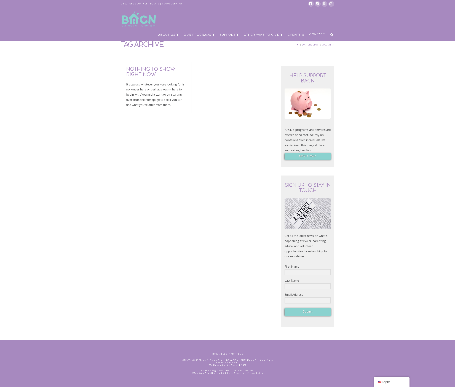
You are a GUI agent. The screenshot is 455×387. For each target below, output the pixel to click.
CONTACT (142, 3)
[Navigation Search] (330, 34)
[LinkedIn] (324, 4)
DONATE (154, 3)
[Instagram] (331, 4)
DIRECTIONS (127, 3)
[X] (318, 4)
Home (215, 354)
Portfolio (237, 354)
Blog (224, 354)
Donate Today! (307, 155)
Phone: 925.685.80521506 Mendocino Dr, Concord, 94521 (228, 363)
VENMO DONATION (172, 3)
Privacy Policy (255, 373)
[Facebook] (311, 4)
